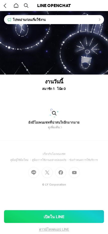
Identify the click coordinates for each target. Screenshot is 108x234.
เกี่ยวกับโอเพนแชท (54, 154)
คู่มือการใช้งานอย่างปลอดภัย (50, 160)
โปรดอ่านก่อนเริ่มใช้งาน (29, 20)
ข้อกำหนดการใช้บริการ (83, 160)
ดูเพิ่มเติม (54, 127)
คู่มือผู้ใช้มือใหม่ (21, 160)
